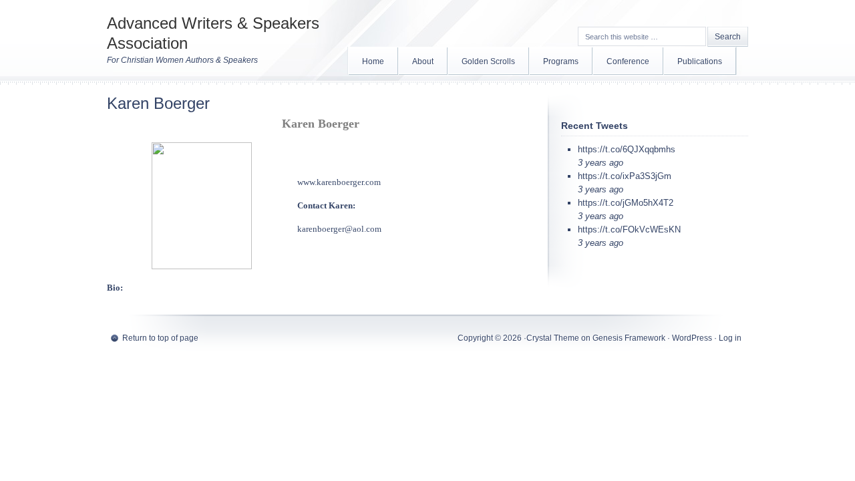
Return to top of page (160, 338)
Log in (730, 338)
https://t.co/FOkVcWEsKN (629, 229)
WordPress (692, 338)
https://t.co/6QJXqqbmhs (626, 149)
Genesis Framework (628, 338)
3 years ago (600, 163)
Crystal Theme (552, 338)
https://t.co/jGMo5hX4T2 (625, 203)
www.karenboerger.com (339, 182)
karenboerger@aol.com (339, 229)
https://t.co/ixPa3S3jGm (624, 176)
